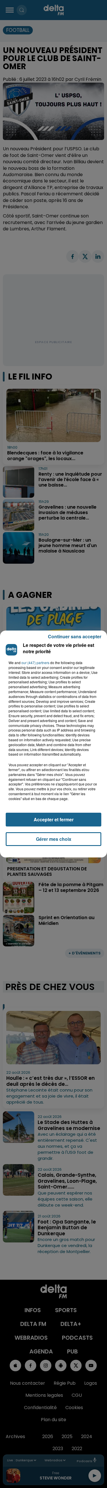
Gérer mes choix (53, 839)
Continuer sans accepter (74, 636)
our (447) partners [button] (35, 662)
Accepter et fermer (54, 819)
